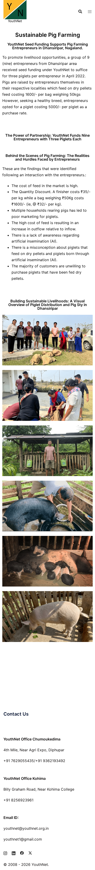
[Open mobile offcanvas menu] (90, 12)
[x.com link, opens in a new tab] (30, 852)
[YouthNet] (15, 11)
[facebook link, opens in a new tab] (22, 852)
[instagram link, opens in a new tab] (5, 852)
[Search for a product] (80, 11)
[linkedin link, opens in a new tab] (13, 852)
